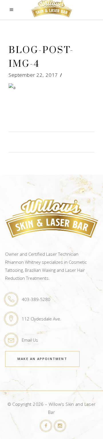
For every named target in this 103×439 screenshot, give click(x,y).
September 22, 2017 (33, 75)
